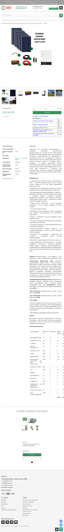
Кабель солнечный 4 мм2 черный (43, 121)
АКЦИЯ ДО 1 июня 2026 (21, 19)
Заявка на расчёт (27, 513)
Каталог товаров (11, 19)
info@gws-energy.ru (8, 487)
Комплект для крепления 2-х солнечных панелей (31, 444)
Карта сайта (25, 515)
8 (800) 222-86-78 (21, 8)
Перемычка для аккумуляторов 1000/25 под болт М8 (42, 130)
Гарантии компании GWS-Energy (30, 500)
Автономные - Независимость (34, 19)
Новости (3, 507)
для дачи (22, 158)
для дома (17, 158)
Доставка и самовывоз (28, 502)
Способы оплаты (27, 504)
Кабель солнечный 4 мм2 (40, 124)
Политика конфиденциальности (8, 509)
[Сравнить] (58, 109)
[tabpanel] (32, 438)
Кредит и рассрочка (27, 506)
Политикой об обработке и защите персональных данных (44, 3)
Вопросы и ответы (27, 511)
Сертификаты (4, 504)
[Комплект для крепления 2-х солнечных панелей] (32, 429)
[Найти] (61, 15)
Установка (25, 507)
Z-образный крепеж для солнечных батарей (43, 134)
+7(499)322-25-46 (21, 7)
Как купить (3, 502)
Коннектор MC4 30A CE (40, 127)
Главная (4, 19)
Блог (2, 506)
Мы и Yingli (3, 500)
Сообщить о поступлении (40, 116)
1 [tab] (32, 462)
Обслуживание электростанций (30, 509)
